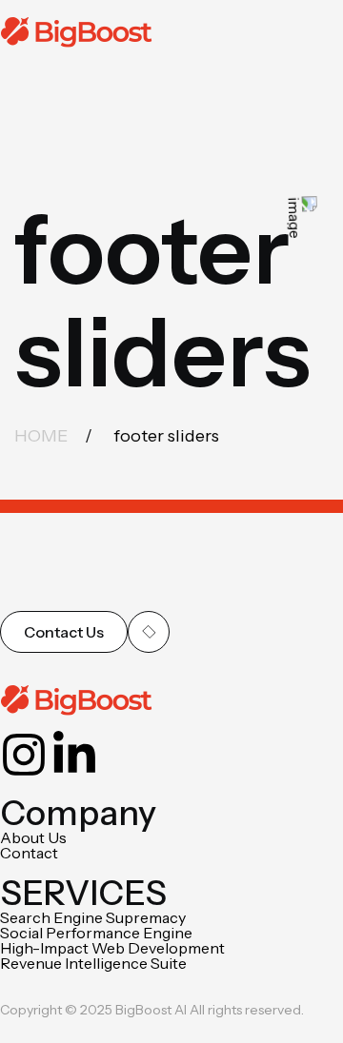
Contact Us (64, 631)
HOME (41, 435)
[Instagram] (24, 754)
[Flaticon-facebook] (125, 754)
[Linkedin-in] (74, 754)
